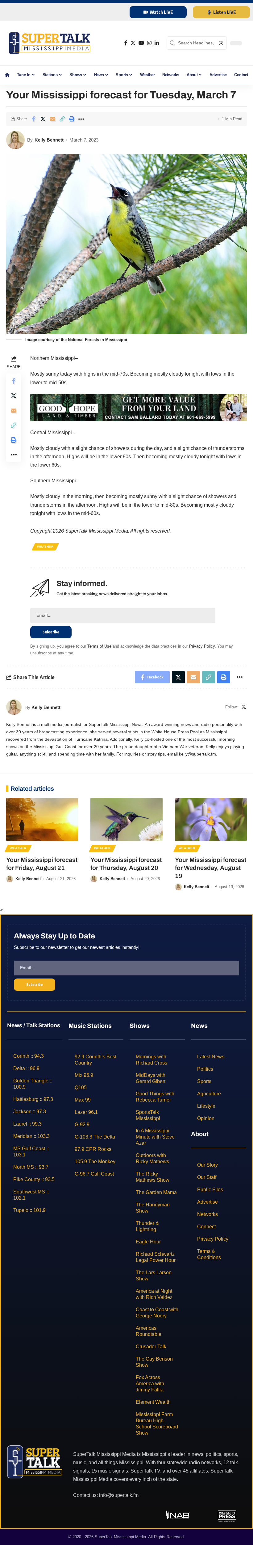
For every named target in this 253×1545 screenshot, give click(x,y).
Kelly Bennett (49, 139)
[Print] (71, 119)
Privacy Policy (202, 646)
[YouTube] (141, 43)
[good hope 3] (138, 407)
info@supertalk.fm (119, 1495)
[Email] (52, 119)
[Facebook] (126, 43)
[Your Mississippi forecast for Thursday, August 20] (126, 819)
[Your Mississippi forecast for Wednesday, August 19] (211, 819)
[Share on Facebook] (33, 119)
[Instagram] (149, 43)
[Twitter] (133, 43)
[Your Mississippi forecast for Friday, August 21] (42, 819)
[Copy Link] (62, 119)
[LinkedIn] (156, 43)
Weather (45, 546)
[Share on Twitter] (43, 119)
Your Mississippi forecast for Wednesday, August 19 (210, 867)
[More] (81, 119)
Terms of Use (99, 646)
